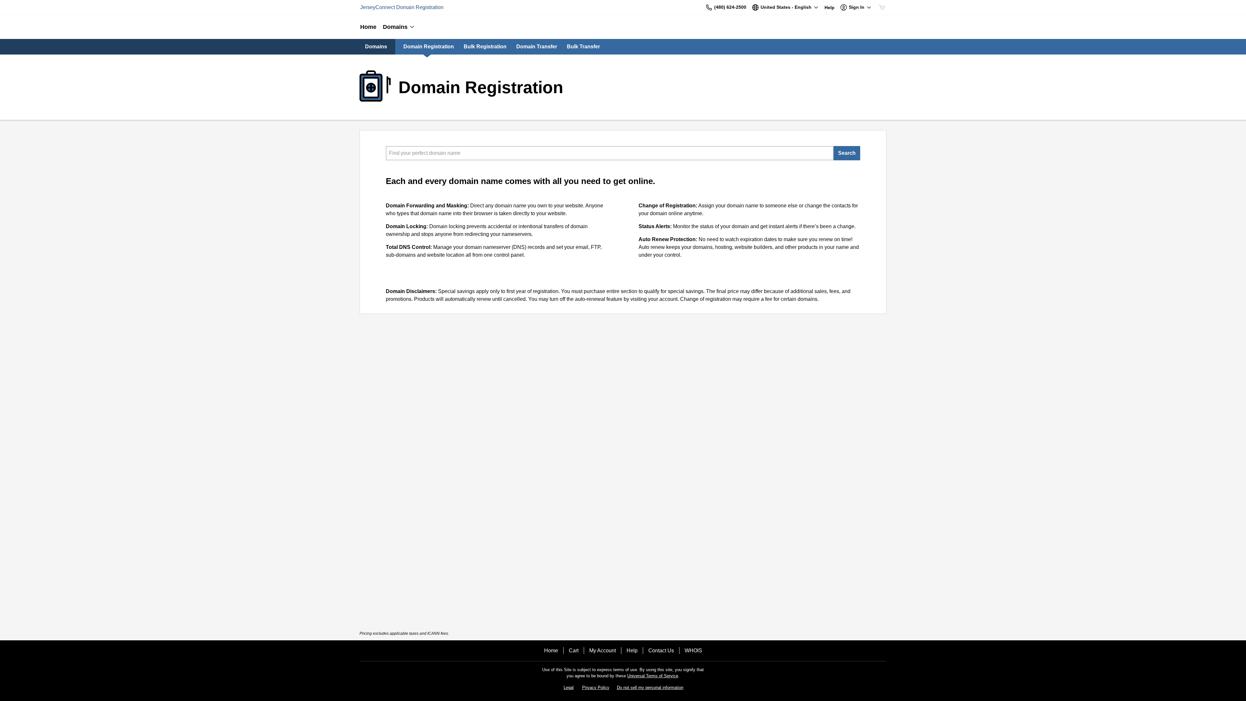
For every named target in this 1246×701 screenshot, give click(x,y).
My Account (602, 650)
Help (632, 650)
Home (551, 650)
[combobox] (609, 153)
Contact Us (661, 650)
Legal (569, 687)
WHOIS (693, 650)
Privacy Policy (595, 687)
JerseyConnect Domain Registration (402, 7)
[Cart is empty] (882, 7)
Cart (574, 650)
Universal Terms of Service (652, 675)
